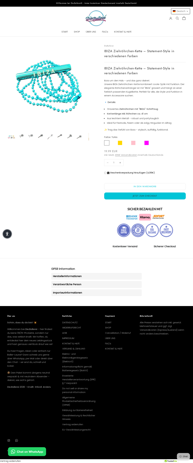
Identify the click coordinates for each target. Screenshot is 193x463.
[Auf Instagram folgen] (8, 440)
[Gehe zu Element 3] (31, 136)
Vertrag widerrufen (72, 424)
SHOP (77, 31)
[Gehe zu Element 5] (50, 137)
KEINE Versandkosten (126, 155)
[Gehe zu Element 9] (88, 137)
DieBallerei (109, 45)
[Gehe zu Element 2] (21, 136)
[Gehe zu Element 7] (69, 137)
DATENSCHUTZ (70, 322)
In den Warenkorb (145, 186)
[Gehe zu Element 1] (11, 137)
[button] (180, 11)
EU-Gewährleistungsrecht (76, 429)
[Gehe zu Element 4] (40, 136)
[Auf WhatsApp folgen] (16, 440)
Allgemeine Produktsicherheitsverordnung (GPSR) (78, 401)
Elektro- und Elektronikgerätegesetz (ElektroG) (75, 357)
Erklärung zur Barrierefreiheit (77, 410)
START (65, 31)
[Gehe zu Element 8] (79, 137)
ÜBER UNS (91, 31)
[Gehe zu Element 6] (59, 136)
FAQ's (105, 31)
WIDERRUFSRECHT (71, 327)
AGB (64, 332)
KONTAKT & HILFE (122, 31)
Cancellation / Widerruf (118, 332)
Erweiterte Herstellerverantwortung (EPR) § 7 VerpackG (78, 379)
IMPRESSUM (68, 338)
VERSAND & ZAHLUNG (73, 348)
